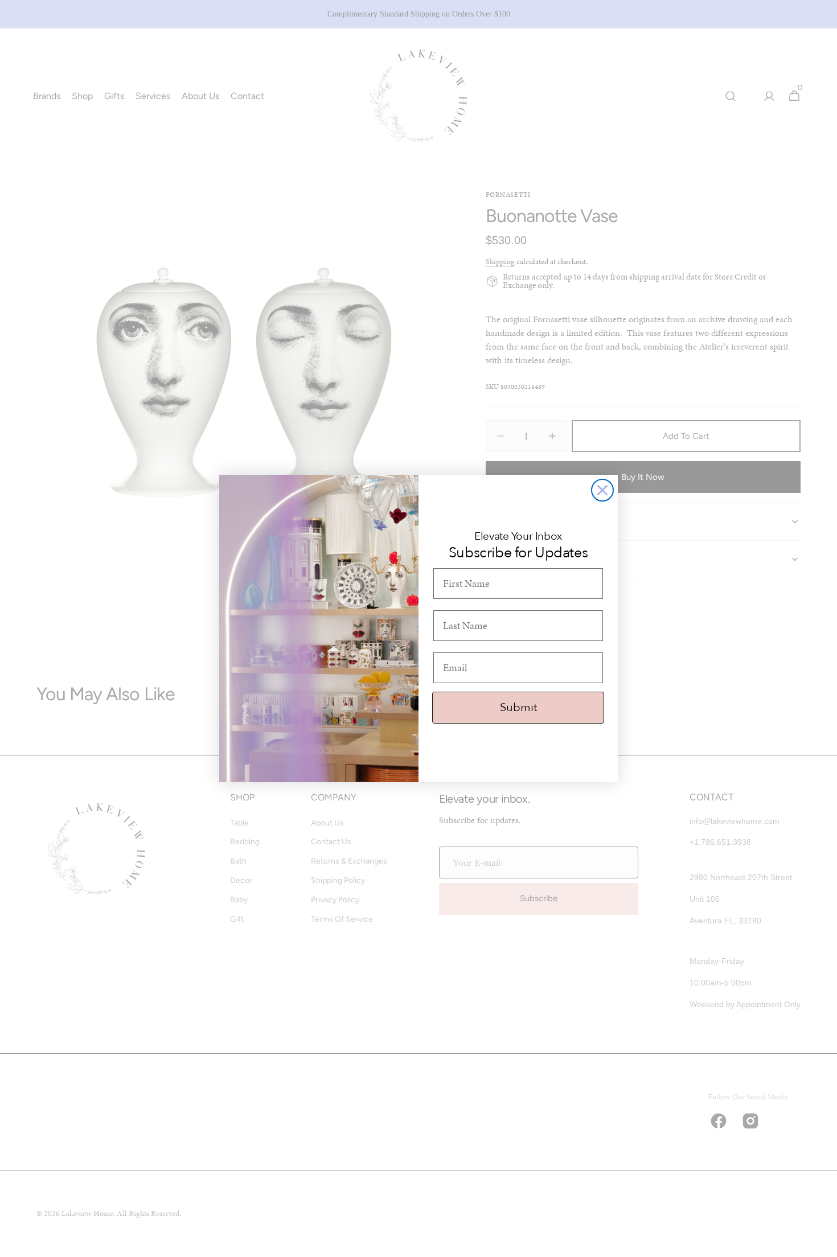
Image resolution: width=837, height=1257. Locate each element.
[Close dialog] (602, 490)
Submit (518, 707)
